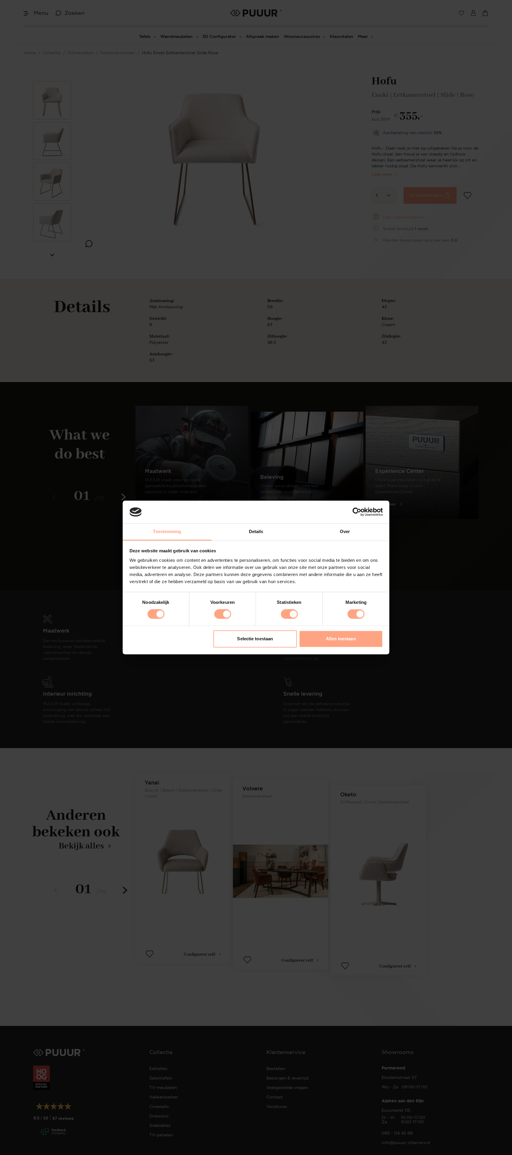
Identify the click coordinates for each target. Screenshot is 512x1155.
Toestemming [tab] (167, 531)
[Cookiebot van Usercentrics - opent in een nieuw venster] (357, 512)
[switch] (222, 614)
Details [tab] (256, 531)
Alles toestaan (341, 638)
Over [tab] (345, 531)
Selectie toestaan (255, 638)
